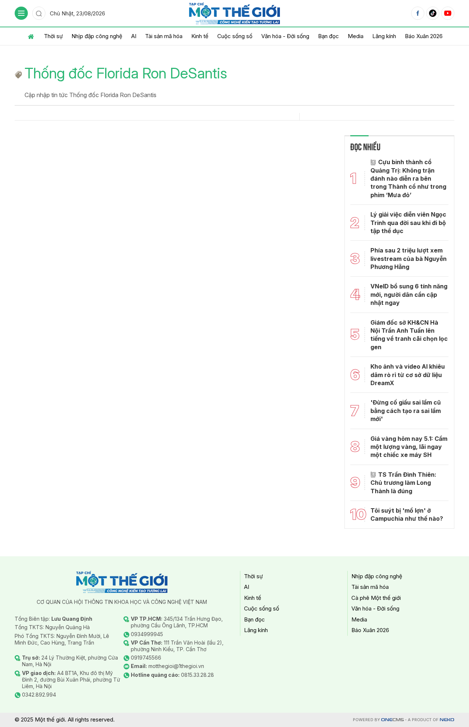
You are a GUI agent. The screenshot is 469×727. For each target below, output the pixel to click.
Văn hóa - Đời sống (285, 36)
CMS (392, 719)
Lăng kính (384, 36)
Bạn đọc (328, 36)
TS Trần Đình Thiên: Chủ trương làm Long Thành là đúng (403, 483)
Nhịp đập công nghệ (96, 36)
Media (355, 36)
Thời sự (53, 36)
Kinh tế (199, 36)
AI (133, 36)
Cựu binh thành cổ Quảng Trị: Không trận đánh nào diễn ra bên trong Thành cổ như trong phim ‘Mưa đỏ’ (408, 178)
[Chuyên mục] (21, 13)
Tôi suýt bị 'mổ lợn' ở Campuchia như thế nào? (406, 514)
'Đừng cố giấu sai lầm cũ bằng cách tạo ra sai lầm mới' (405, 410)
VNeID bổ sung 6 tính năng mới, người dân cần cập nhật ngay (408, 294)
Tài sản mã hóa (163, 36)
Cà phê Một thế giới (376, 597)
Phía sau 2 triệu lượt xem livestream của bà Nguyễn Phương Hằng (408, 258)
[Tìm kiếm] (38, 13)
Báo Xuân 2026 (424, 36)
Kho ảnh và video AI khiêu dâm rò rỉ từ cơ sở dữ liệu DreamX (407, 375)
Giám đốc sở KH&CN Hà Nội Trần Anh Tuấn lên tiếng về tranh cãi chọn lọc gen (409, 335)
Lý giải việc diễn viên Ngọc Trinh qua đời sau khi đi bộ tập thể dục (408, 223)
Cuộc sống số (234, 36)
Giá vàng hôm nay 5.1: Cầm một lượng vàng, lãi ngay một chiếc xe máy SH (408, 447)
